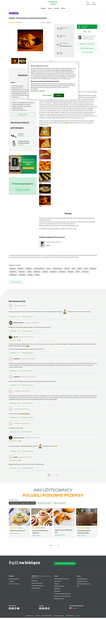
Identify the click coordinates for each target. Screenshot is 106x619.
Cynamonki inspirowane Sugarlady (40, 532)
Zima (85, 268)
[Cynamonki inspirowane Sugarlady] (41, 517)
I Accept (58, 95)
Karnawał (93, 268)
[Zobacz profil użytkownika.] (80, 37)
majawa (83, 535)
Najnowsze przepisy (14, 584)
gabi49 (15, 457)
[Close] (76, 63)
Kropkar (38, 535)
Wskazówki (57, 591)
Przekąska (85, 271)
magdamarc (16, 358)
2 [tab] (53, 545)
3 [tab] (55, 545)
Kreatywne (53, 271)
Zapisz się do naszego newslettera (65, 563)
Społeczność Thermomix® (61, 579)
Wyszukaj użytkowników (83, 584)
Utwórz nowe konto (37, 583)
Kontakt (38, 615)
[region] (53, 81)
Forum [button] (50, 8)
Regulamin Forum (59, 598)
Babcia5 (15, 337)
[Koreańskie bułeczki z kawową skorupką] (86, 517)
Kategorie (11, 581)
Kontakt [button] (56, 8)
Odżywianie (57, 588)
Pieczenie (22, 275)
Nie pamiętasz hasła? (37, 585)
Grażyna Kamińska (18, 437)
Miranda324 (61, 535)
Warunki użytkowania (47, 615)
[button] (87, 3)
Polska (37, 275)
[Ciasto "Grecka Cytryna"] (19, 517)
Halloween (13, 271)
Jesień (79, 268)
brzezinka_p (16, 533)
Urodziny (28, 268)
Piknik (48, 268)
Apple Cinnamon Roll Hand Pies (63, 531)
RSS (78, 586)
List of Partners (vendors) (38, 91)
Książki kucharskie (59, 586)
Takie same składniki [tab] (59, 503)
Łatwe (29, 271)
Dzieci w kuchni (57, 268)
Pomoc (78, 615)
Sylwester (22, 271)
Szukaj (79, 576)
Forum (56, 576)
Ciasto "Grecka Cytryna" (18, 530)
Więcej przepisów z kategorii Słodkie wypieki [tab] (22, 503)
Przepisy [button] (43, 8)
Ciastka (30, 275)
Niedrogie (62, 271)
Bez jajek (70, 271)
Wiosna (67, 268)
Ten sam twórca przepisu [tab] (44, 503)
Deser (77, 271)
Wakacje (20, 268)
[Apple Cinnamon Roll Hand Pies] (64, 517)
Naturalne (37, 271)
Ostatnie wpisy (36, 588)
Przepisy (11, 576)
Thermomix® (57, 581)
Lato (73, 268)
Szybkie (45, 271)
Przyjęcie (12, 268)
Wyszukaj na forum (82, 581)
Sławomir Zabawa (91, 36)
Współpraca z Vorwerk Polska (62, 596)
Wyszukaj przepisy (14, 579)
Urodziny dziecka (39, 268)
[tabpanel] (53, 527)
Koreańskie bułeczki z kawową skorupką (84, 532)
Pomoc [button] (63, 8)
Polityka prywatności (59, 615)
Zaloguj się (34, 580)
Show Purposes (47, 95)
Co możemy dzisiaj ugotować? (62, 593)
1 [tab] (50, 545)
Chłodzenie (13, 275)
